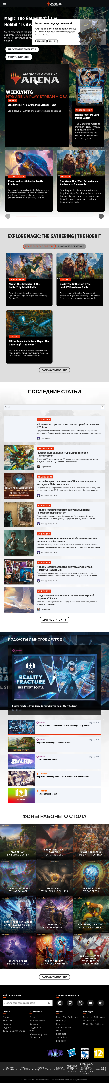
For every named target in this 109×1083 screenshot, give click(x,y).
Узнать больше (18, 57)
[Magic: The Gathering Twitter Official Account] (80, 1003)
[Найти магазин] (50, 1003)
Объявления (45, 477)
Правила (7, 1024)
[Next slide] (101, 216)
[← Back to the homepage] (54, 3)
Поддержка (35, 1027)
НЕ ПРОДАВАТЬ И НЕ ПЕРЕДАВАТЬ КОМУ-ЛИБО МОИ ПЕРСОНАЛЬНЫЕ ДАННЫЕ (86, 1069)
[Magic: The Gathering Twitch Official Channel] (70, 1003)
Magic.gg (60, 1024)
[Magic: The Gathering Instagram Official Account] (100, 1003)
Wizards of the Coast (49, 495)
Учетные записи (37, 1020)
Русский (41, 41)
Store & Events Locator (63, 1029)
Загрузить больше (54, 370)
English (52, 41)
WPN (32, 1030)
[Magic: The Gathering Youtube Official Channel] (90, 1003)
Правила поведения (25, 1069)
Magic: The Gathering (67, 1017)
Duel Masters (90, 1020)
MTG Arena (44, 420)
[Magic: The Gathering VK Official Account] (59, 1003)
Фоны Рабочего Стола (14, 1030)
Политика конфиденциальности (42, 1069)
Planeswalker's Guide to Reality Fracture (29, 194)
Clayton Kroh (46, 467)
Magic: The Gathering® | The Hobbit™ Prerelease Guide (80, 293)
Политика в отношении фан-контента (72, 1069)
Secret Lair (61, 1037)
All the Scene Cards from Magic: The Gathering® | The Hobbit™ (29, 350)
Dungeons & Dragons (94, 1017)
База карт (61, 1033)
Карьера (34, 1024)
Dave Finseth (46, 609)
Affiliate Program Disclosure (38, 1036)
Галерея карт (46, 448)
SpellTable (61, 1040)
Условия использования (10, 1069)
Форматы (7, 1020)
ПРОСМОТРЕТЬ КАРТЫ (22, 49)
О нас (32, 1017)
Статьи (6, 1017)
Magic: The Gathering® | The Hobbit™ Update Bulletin (29, 293)
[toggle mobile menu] (4, 3)
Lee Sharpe (45, 438)
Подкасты (7, 1027)
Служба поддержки (59, 1069)
